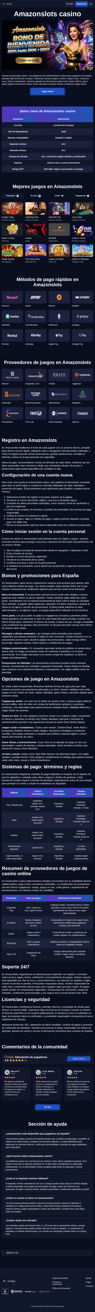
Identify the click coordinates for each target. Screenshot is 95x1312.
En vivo (34, 196)
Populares (10, 196)
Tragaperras (80, 196)
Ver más (47, 1107)
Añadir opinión (79, 1059)
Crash (57, 196)
